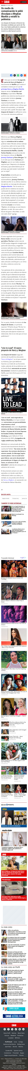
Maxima (21, 1046)
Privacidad (16, 1053)
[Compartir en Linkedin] (21, 75)
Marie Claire (21, 1033)
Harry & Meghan (7, 359)
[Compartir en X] (15, 75)
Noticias (14, 1033)
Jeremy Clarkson (7, 157)
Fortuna (7, 1035)
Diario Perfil (7, 1033)
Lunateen (11, 1038)
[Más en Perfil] (10, 805)
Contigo (21, 1042)
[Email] (25, 75)
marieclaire (14, 831)
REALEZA (3, 5)
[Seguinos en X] (12, 1029)
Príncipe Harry (15, 498)
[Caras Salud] (14, 1010)
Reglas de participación (10, 1055)
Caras (15, 1042)
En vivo (24, 2)
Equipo (22, 1053)
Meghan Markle (5, 498)
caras (14, 855)
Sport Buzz (8, 1046)
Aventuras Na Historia (9, 1044)
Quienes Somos (18, 1050)
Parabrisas (20, 1035)
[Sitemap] (23, 1029)
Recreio (15, 1046)
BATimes (17, 1038)
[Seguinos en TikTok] (16, 1029)
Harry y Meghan (8, 480)
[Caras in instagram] (5, 1029)
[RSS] (20, 1029)
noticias (14, 809)
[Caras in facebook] (8, 1029)
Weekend (13, 1035)
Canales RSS (8, 1050)
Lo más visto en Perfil (10, 967)
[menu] (2, 2)
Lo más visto (6, 927)
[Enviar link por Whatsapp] (18, 75)
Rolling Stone (21, 1044)
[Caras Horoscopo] (14, 1017)
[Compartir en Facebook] (11, 75)
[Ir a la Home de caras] (6, 2)
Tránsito (21, 1055)
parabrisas (14, 880)
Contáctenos (7, 1053)
